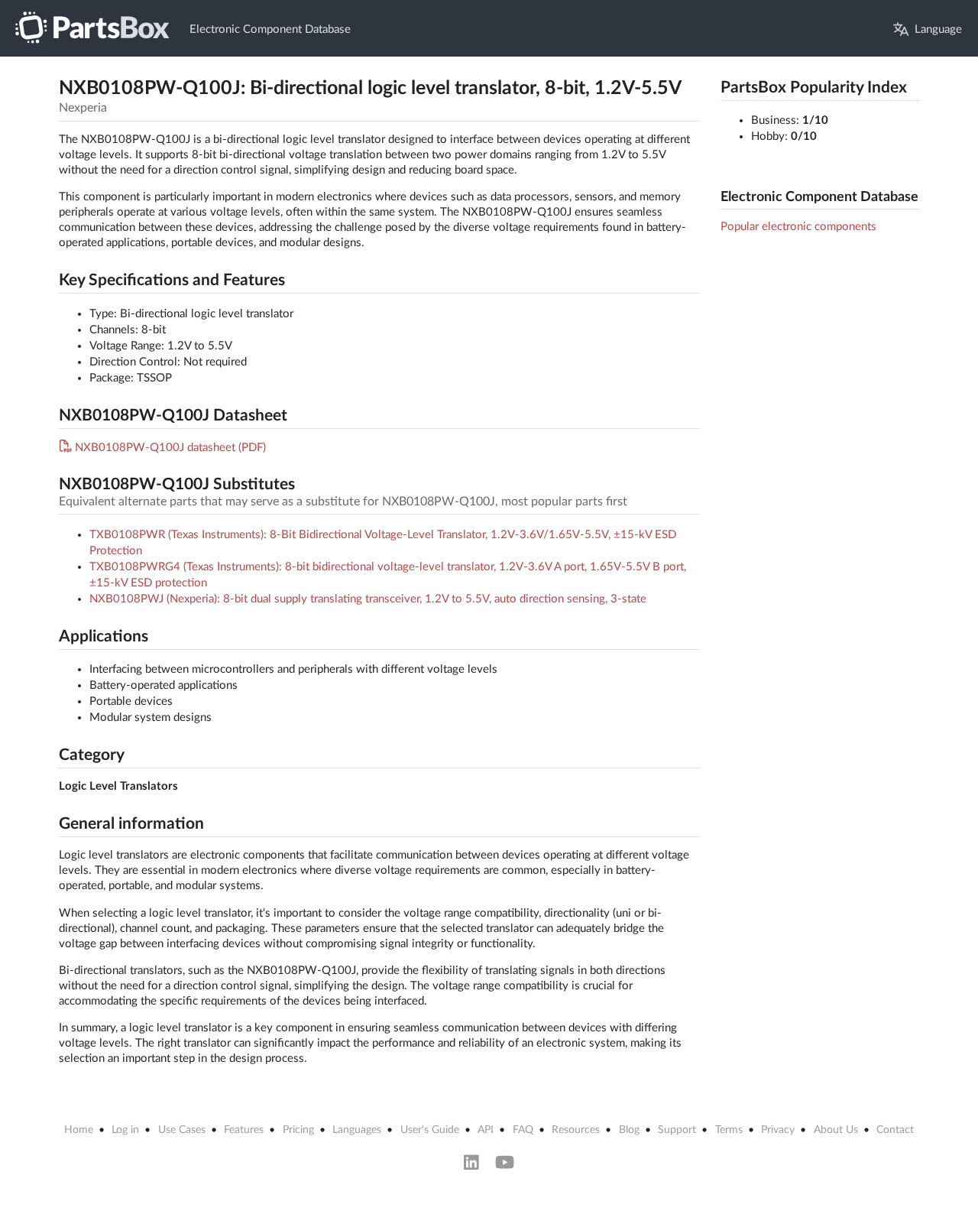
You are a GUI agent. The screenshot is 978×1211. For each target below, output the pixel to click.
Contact (895, 1130)
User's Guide (429, 1130)
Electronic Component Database (270, 29)
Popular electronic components (798, 226)
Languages (356, 1130)
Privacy (778, 1130)
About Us (836, 1130)
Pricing (298, 1130)
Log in (125, 1130)
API (486, 1130)
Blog (629, 1130)
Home (78, 1130)
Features (244, 1130)
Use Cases (182, 1130)
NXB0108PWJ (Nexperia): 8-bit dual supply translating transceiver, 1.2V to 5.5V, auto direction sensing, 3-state (367, 599)
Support (677, 1130)
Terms (729, 1130)
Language (938, 29)
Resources (576, 1130)
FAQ (523, 1130)
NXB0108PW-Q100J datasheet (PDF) (170, 447)
